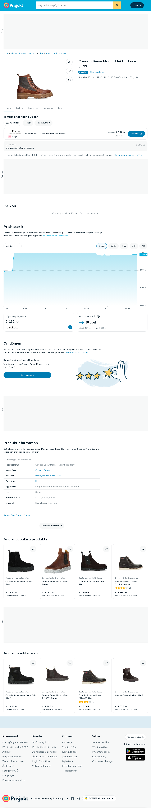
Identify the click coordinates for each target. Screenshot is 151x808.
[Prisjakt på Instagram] (78, 798)
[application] (75, 280)
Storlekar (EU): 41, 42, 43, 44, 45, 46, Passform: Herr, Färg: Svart (109, 77)
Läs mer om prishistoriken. (56, 235)
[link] (21, 571)
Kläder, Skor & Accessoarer (23, 53)
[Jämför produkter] (69, 80)
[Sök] (117, 5)
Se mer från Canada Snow (17, 515)
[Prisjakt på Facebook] (72, 798)
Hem (6, 53)
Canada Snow (42, 470)
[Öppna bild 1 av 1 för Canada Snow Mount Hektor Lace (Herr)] (35, 81)
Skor (41, 53)
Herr (37, 481)
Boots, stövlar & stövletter (58, 53)
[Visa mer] (6, 134)
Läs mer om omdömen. (77, 352)
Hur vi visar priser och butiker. (128, 155)
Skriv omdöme (97, 72)
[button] (69, 62)
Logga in (137, 5)
